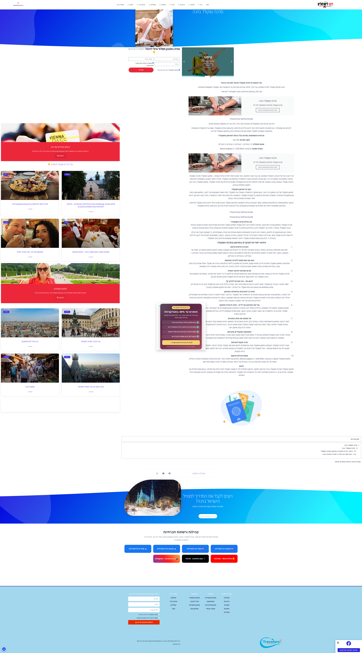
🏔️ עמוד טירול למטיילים (138, 549)
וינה (201, 5)
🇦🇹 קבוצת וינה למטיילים (224, 549)
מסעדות (226, 605)
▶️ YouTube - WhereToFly (224, 559)
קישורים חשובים (226, 594)
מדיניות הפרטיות (162, 70)
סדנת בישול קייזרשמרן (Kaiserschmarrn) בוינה (30, 204)
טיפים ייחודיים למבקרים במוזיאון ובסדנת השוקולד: (337, 451)
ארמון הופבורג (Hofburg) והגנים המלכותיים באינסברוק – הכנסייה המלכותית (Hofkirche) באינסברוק (91, 205)
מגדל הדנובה (194, 601)
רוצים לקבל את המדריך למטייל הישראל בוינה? (337, 454)
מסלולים (153, 5)
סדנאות (337, 462)
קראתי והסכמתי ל (167, 70)
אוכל (173, 5)
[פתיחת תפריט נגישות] (4, 649)
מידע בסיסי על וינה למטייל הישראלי (91, 386)
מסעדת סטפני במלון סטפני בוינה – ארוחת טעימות (90, 252)
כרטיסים (182, 5)
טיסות (131, 5)
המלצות (163, 5)
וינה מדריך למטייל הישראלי (90, 341)
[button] (18, 3)
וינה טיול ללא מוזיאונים (30, 341)
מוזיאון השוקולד (194, 598)
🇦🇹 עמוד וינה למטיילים (195, 549)
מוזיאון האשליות (194, 605)
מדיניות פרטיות (176, 644)
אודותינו (226, 598)
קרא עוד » (91, 211)
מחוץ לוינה (142, 5)
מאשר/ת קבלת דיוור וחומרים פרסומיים (147, 618)
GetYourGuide (247, 119)
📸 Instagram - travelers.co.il (166, 559)
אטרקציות (194, 594)
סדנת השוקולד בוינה (350, 445)
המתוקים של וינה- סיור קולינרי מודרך (30, 252)
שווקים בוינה (30, 386)
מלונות (192, 5)
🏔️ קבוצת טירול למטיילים (166, 549)
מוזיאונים (343, 462)
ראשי (207, 5)
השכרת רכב (120, 5)
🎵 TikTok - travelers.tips (195, 559)
